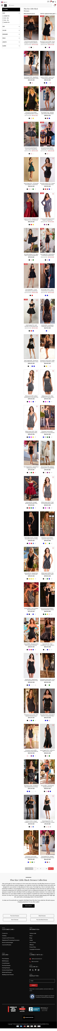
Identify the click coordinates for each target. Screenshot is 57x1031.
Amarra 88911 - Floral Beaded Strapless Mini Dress (47, 786)
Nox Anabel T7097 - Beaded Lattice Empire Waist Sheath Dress (47, 113)
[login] (48, 2)
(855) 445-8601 (35, 961)
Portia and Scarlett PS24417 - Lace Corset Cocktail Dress (31, 148)
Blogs (31, 938)
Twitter (33, 970)
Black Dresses (42, 915)
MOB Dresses (5, 961)
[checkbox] (12, 16)
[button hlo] (29, 47)
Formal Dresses (6, 963)
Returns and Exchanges (7, 942)
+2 (51, 472)
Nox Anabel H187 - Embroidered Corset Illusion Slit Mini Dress (47, 255)
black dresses (43, 895)
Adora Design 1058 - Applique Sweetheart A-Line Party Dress (47, 467)
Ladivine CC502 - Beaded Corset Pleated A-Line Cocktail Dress (31, 219)
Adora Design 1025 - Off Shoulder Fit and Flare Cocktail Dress (47, 822)
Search (9, 5)
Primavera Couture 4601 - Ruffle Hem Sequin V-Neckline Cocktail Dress (47, 361)
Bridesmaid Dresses (7, 972)
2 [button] (37, 868)
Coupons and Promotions (8, 938)
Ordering (4, 935)
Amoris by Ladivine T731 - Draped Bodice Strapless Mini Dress (47, 184)
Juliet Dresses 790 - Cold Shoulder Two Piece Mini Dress (31, 326)
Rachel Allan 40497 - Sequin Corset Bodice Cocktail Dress (47, 290)
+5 (35, 189)
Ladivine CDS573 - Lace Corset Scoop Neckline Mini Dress (47, 78)
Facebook (30, 970)
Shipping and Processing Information (10, 940)
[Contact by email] (53, 2)
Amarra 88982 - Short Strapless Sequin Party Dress (31, 609)
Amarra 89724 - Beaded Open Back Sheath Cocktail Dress (31, 574)
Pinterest (35, 970)
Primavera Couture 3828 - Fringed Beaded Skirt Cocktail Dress (31, 113)
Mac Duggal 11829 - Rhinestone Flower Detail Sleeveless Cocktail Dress (31, 361)
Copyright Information (35, 949)
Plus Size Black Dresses (42, 919)
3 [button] (40, 868)
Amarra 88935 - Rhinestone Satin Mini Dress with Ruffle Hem (31, 644)
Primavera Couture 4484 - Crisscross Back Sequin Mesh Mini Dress (31, 751)
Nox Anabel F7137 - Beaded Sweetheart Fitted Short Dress (47, 857)
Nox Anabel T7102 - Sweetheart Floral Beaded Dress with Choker (31, 78)
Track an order (33, 933)
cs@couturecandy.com (37, 958)
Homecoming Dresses (7, 970)
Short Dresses (14, 919)
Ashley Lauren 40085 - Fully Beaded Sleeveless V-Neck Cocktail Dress (47, 574)
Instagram (38, 970)
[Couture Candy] (5, 5)
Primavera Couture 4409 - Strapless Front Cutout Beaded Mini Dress (47, 432)
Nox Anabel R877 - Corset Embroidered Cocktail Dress (31, 290)
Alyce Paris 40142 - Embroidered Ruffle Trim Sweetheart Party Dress (47, 715)
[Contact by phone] (55, 2)
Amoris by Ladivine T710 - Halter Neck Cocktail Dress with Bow (31, 255)
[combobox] (30, 5)
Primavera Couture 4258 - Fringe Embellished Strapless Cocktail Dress (47, 42)
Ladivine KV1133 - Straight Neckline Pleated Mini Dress (31, 503)
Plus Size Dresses (14, 915)
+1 (35, 401)
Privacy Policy (33, 947)
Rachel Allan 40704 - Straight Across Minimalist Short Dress (31, 538)
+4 (51, 437)
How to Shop (33, 942)
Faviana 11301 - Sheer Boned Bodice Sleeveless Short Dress (31, 680)
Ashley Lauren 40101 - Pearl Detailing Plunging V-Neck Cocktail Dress (31, 432)
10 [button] (46, 868)
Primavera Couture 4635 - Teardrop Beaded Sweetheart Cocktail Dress (31, 857)
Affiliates (32, 944)
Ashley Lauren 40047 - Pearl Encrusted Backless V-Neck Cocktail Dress (47, 503)
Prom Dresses (5, 958)
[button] (29, 868)
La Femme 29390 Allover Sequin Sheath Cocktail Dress (47, 219)
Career (31, 940)
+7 (35, 614)
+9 (35, 437)
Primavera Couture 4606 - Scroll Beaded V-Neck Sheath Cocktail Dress (47, 680)
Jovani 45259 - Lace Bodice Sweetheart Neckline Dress (47, 326)
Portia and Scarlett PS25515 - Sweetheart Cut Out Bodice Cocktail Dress (47, 148)
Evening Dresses (6, 967)
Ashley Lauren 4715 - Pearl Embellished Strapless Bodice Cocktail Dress (47, 396)
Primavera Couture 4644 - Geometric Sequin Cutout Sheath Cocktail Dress (47, 538)
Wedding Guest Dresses (8, 974)
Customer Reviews (6, 944)
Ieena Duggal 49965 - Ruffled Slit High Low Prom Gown (47, 751)
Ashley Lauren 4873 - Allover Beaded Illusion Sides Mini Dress (31, 396)
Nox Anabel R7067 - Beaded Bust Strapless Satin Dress (31, 467)
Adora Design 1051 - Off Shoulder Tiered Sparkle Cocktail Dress (31, 184)
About (31, 935)
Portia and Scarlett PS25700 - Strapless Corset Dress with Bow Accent (31, 42)
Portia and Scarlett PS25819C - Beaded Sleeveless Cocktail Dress (47, 609)
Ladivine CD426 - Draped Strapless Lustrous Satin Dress (31, 822)
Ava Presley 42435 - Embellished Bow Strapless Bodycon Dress (31, 786)
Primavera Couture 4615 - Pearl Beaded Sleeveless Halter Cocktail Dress (31, 715)
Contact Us (4, 933)
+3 (51, 189)
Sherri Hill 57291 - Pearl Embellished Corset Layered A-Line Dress (47, 644)
